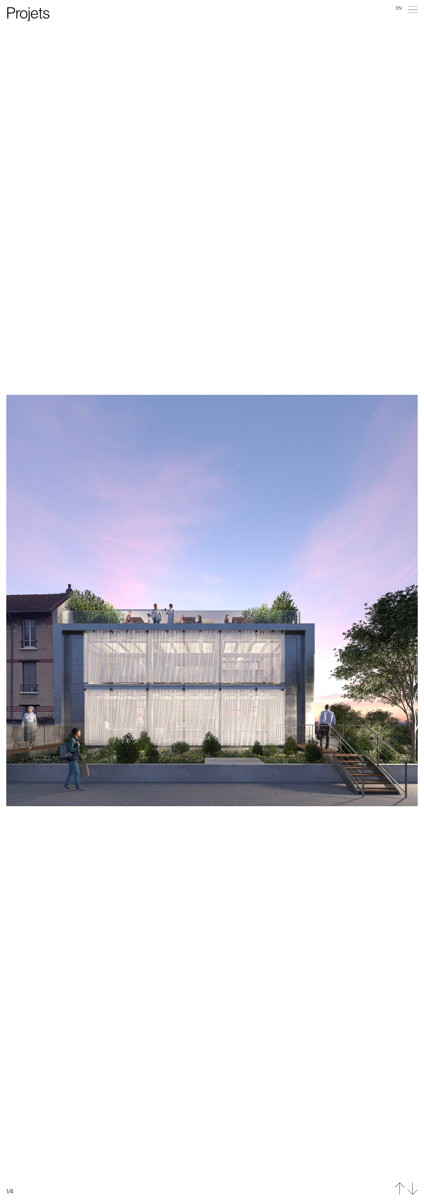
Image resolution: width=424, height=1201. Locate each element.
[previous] (212, 300)
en (398, 8)
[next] (212, 900)
